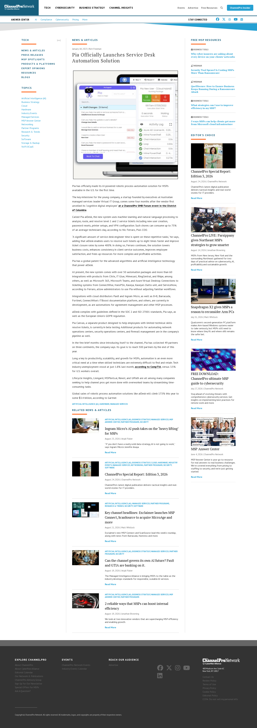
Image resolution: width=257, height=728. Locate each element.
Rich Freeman (95, 48)
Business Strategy (92, 7)
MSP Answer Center (31, 120)
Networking (27, 124)
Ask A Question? (23, 690)
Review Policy (209, 680)
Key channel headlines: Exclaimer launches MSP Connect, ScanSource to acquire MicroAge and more (140, 517)
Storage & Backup (30, 142)
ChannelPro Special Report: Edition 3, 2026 (136, 474)
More (84, 19)
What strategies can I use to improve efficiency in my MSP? (212, 106)
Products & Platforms (38, 63)
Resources (28, 72)
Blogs (25, 77)
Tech (47, 7)
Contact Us (208, 676)
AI (36, 19)
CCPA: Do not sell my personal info (220, 699)
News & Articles (33, 50)
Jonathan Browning (130, 613)
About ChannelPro (24, 664)
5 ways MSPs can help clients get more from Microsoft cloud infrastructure (213, 123)
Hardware (26, 109)
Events (181, 7)
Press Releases (32, 54)
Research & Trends (30, 131)
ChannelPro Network (131, 479)
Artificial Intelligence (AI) (33, 98)
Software (26, 139)
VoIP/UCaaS (27, 146)
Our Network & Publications (29, 676)
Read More (110, 452)
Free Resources (209, 7)
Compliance (46, 19)
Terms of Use (209, 684)
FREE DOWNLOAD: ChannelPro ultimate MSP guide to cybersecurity (210, 378)
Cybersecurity (65, 7)
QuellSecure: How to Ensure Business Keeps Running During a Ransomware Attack (213, 89)
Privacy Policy (209, 688)
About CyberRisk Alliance (27, 668)
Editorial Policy (210, 695)
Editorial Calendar (24, 672)
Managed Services (30, 116)
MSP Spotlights (33, 59)
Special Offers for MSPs (27, 687)
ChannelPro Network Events (76, 664)
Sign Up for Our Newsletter (28, 683)
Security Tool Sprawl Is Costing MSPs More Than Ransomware (212, 71)
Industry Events (29, 113)
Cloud (24, 105)
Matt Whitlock (128, 527)
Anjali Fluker (127, 438)
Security (25, 135)
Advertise (193, 7)
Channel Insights (121, 7)
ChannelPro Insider (240, 7)
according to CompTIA (148, 366)
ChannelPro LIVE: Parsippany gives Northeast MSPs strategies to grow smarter (212, 240)
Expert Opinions (33, 68)
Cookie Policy (209, 691)
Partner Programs (30, 128)
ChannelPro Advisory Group (28, 679)
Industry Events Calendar (74, 668)
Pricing (75, 19)
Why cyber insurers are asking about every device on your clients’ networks (213, 55)
